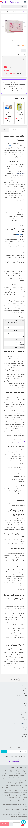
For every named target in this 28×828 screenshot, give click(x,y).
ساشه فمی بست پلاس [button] (18, 130)
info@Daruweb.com (14, 762)
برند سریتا (24, 736)
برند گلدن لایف (23, 712)
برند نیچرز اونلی (23, 717)
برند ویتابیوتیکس (23, 719)
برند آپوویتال (24, 705)
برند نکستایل (24, 708)
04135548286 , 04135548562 (11, 759)
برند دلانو (25, 729)
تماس (23, 469)
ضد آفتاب (25, 734)
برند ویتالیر (24, 739)
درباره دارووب (24, 690)
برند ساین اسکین (23, 743)
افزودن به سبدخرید (4, 824)
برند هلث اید (24, 703)
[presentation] (25, 26)
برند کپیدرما (24, 741)
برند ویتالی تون (23, 714)
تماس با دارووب (23, 693)
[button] (3, 2)
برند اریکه (25, 732)
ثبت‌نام (4, 751)
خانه (26, 688)
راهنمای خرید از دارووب (22, 695)
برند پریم (25, 727)
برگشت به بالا (12, 679)
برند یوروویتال (24, 710)
